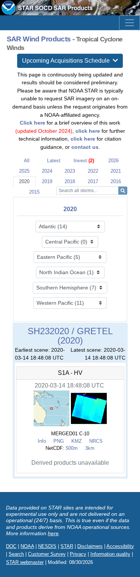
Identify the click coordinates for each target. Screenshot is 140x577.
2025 (24, 171)
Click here (32, 123)
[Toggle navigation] (129, 22)
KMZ (76, 441)
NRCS (96, 441)
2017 (93, 181)
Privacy (78, 554)
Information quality (110, 554)
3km (89, 448)
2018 (70, 181)
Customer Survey (47, 554)
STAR (66, 546)
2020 (24, 181)
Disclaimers (90, 546)
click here (87, 131)
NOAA (27, 546)
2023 (70, 171)
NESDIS (47, 546)
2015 (34, 192)
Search (16, 554)
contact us (85, 147)
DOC (11, 546)
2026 (113, 160)
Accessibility (120, 546)
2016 (116, 181)
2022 (93, 171)
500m (72, 448)
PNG (58, 441)
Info (42, 441)
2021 (116, 171)
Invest (84, 160)
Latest (53, 160)
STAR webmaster (25, 562)
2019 (47, 181)
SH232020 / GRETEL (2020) (70, 336)
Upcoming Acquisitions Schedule (67, 60)
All (26, 160)
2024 (47, 171)
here (53, 533)
